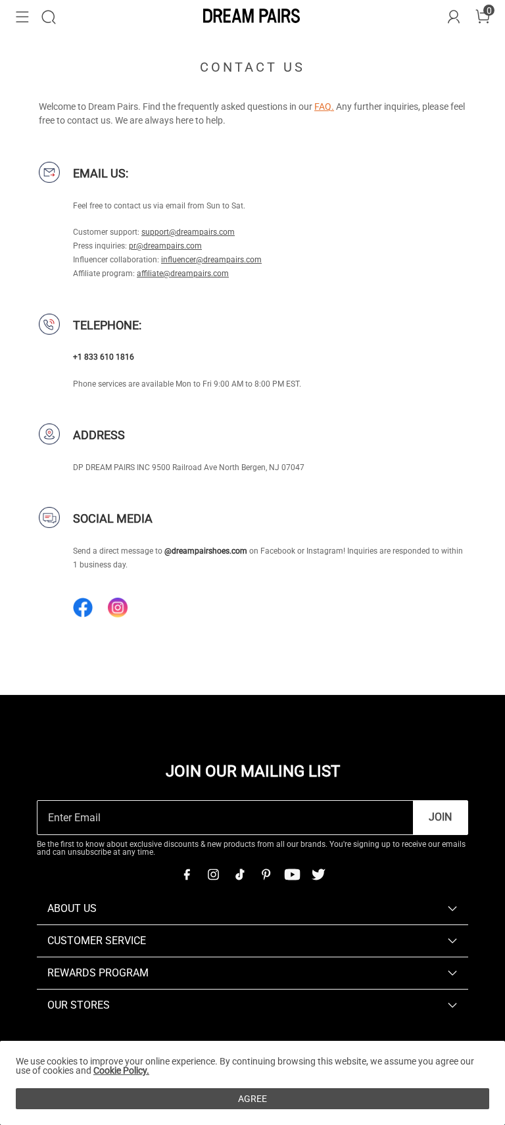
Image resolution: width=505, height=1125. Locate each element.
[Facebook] (187, 874)
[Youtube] (292, 874)
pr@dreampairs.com (165, 246)
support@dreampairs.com (188, 232)
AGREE (252, 1098)
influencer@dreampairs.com (211, 259)
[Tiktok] (239, 874)
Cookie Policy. (121, 1070)
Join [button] (440, 817)
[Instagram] (213, 874)
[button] (22, 17)
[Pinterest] (266, 874)
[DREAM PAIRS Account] (454, 17)
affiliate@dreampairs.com (183, 273)
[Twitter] (318, 874)
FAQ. (324, 106)
